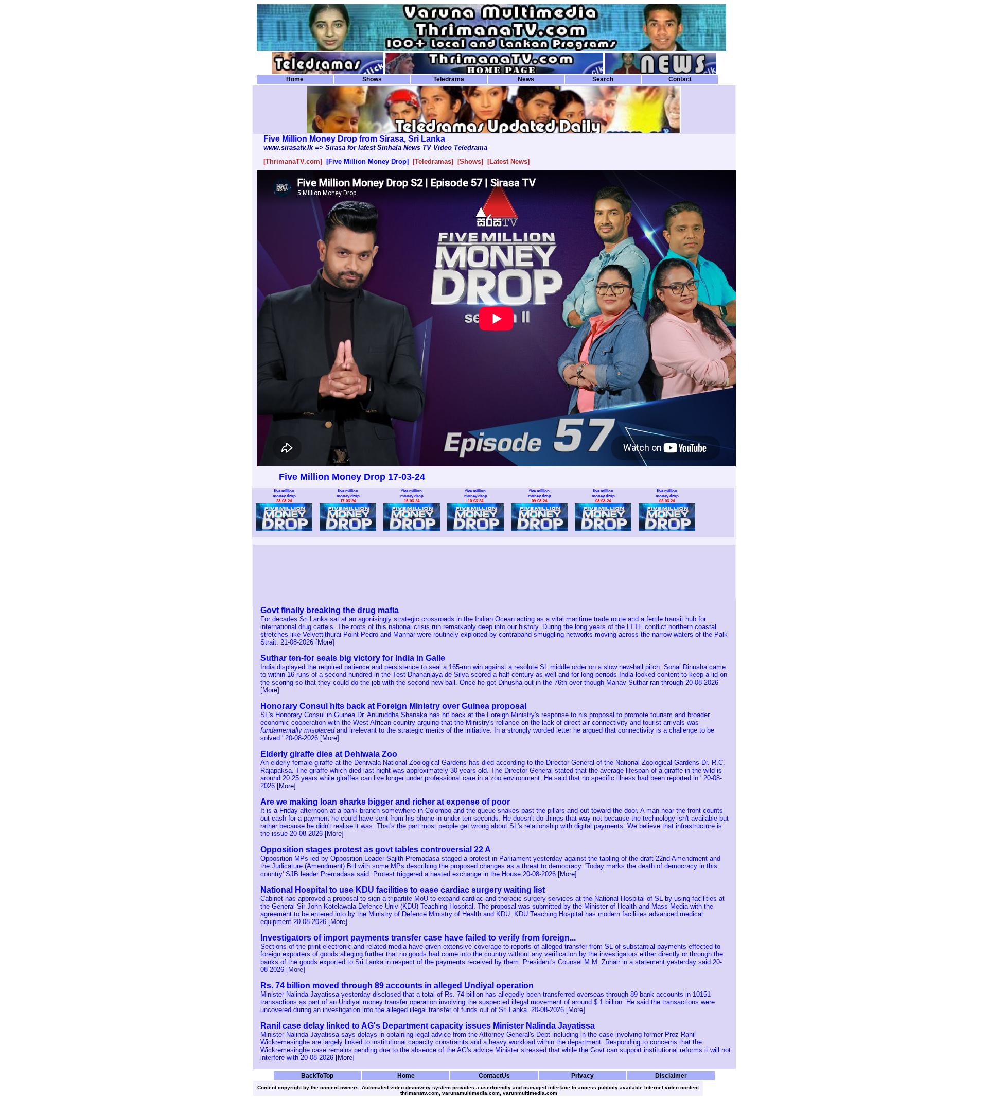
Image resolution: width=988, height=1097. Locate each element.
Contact (680, 79)
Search (602, 79)
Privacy (582, 1075)
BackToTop (317, 1075)
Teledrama (448, 79)
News (526, 79)
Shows (372, 79)
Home (295, 79)
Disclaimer (671, 1075)
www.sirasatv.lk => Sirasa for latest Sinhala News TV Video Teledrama (375, 147)
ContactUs (494, 1075)
